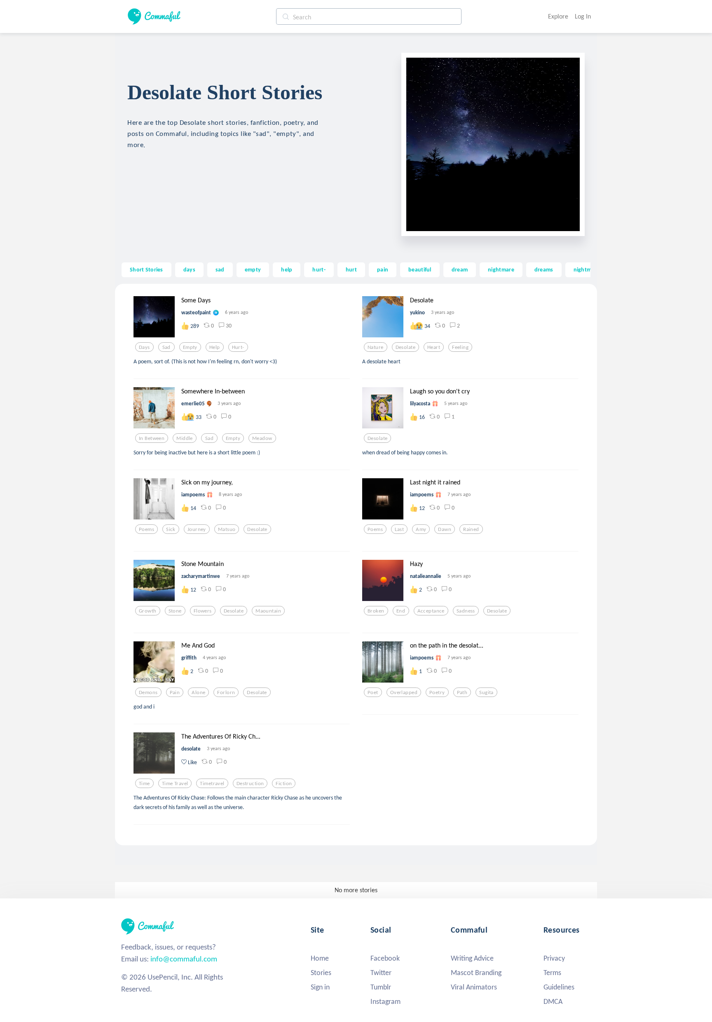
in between (151, 438)
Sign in (320, 987)
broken (376, 611)
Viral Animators (474, 987)
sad (220, 269)
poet (373, 692)
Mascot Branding (476, 972)
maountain (268, 611)
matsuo (227, 529)
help (286, 269)
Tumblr (380, 987)
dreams (543, 269)
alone (198, 692)
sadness (466, 611)
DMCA (552, 1001)
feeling (460, 347)
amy (421, 529)
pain (382, 269)
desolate (405, 347)
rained (471, 529)
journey (196, 529)
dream (460, 269)
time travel (175, 783)
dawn (444, 529)
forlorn (226, 692)
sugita (486, 692)
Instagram (385, 1001)
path (462, 692)
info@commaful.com (183, 959)
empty (253, 269)
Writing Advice (472, 958)
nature (376, 347)
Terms (552, 972)
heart (433, 347)
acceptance (431, 611)
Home (320, 958)
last (399, 529)
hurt (351, 269)
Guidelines (558, 987)
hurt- (318, 269)
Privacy (554, 958)
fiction (284, 783)
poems (146, 529)
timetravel (212, 783)
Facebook (385, 958)
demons (148, 692)
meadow (262, 438)
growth (148, 611)
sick (171, 529)
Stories (321, 972)
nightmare (501, 269)
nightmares (588, 269)
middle (184, 438)
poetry (437, 692)
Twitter (380, 972)
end (400, 611)
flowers (203, 611)
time (144, 783)
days (189, 269)
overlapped (403, 692)
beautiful (419, 269)
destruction (250, 783)
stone (175, 611)
